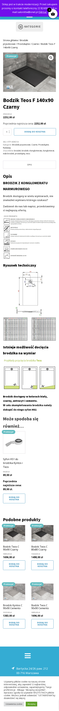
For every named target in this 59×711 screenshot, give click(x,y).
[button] (51, 57)
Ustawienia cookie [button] (14, 704)
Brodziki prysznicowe (21, 144)
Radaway (7, 147)
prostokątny (20, 153)
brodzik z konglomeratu (32, 150)
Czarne (35, 43)
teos (28, 153)
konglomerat (48, 150)
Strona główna (10, 40)
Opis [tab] (29, 164)
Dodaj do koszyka (35, 131)
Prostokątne (23, 43)
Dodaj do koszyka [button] (14, 498)
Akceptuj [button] (31, 704)
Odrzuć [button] (43, 12)
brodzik (17, 150)
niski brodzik (8, 153)
